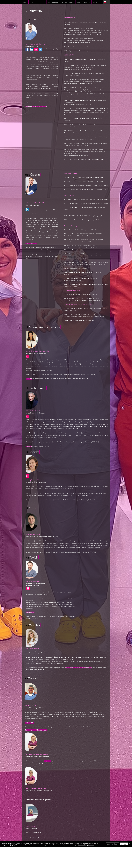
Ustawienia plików (112, 844)
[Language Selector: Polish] (106, 2)
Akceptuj (123, 844)
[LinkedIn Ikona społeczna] (31, 49)
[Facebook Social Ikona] (27, 49)
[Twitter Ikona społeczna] (40, 49)
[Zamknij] (130, 844)
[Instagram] (36, 49)
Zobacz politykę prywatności (86, 845)
